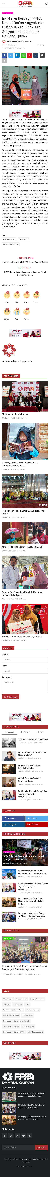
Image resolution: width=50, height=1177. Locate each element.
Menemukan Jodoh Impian (15, 414)
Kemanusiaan (7, 13)
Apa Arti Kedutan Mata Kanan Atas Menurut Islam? (32, 753)
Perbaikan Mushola (11, 1015)
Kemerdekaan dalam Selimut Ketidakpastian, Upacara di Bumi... (33, 872)
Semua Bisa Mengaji (11, 1026)
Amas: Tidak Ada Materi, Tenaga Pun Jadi (22, 547)
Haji (27, 1004)
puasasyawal (27, 1015)
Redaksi (21, 742)
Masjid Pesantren (37, 999)
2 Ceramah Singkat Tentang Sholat (33, 739)
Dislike (16, 302)
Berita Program (9, 239)
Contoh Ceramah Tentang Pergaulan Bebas (29, 779)
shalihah (6, 1004)
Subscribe (41, 1147)
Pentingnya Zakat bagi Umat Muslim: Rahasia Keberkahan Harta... (30, 901)
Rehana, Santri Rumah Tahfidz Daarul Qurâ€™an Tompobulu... (20, 464)
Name (5, 654)
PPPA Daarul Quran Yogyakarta (19, 41)
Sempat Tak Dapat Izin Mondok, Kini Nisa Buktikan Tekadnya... (22, 593)
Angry (6, 319)
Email (4, 665)
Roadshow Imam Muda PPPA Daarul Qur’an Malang (25, 262)
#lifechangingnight (35, 1032)
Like (6, 302)
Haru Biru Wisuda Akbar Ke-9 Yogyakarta (22, 636)
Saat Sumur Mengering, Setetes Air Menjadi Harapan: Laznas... (32, 914)
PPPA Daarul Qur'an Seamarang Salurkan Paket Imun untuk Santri (25, 273)
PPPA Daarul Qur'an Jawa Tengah (16, 1021)
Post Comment (10, 697)
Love (26, 302)
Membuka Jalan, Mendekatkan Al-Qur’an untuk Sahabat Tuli (31, 1106)
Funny (36, 302)
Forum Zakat (21, 999)
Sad (16, 319)
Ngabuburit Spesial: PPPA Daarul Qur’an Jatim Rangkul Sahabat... (31, 1094)
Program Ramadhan (10, 244)
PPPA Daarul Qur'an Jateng (13, 1032)
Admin (4, 418)
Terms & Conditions (24, 1167)
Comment (6, 677)
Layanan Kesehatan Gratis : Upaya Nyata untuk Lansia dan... (22, 967)
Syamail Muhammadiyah (13, 1010)
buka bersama (28, 1026)
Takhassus (18, 1004)
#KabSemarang (33, 1010)
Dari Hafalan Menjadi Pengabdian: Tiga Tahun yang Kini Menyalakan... (33, 794)
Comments (8, 648)
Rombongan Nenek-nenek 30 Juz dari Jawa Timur (23, 512)
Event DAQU (23, 239)
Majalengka (7, 999)
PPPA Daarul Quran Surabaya (13, 974)
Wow (26, 319)
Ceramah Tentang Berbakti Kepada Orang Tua (29, 766)
